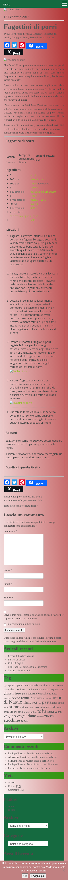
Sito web (8, 597)
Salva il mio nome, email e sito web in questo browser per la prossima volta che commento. (33, 617)
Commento (10, 531)
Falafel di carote (16, 659)
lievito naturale (21, 698)
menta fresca (38, 199)
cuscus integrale (50, 689)
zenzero (40, 716)
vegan (58, 711)
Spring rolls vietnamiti (19, 670)
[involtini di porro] (20, 371)
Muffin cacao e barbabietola (40, 760)
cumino (30, 689)
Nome (8, 570)
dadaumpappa (15, 760)
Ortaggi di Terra (20, 37)
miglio (27, 702)
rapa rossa (34, 707)
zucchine (12, 720)
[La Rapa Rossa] (13, 9)
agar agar (7, 686)
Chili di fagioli (15, 663)
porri (33, 175)
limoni (34, 195)
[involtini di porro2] (21, 403)
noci (34, 702)
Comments (16, 790)
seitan (34, 183)
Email (8, 584)
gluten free (12, 693)
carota (34, 187)
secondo (51, 707)
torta (50, 711)
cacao (48, 685)
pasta (46, 702)
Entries (14, 786)
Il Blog (11, 810)
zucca (49, 716)
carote (56, 685)
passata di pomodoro (43, 191)
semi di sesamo (13, 712)
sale (32, 220)
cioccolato (9, 689)
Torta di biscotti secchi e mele (42, 764)
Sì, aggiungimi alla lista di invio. (23, 624)
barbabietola (30, 685)
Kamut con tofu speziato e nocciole (24, 500)
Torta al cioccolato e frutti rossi (20, 505)
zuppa (24, 720)
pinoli (33, 208)
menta (7, 496)
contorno (21, 689)
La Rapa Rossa (14, 33)
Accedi (11, 782)
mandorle (39, 698)
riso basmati (37, 179)
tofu (41, 711)
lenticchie (43, 693)
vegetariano (26, 716)
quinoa (24, 707)
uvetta (34, 204)
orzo (39, 703)
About (11, 806)
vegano (10, 715)
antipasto (18, 685)
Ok (25, 876)
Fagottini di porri (30, 26)
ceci (62, 685)
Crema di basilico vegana (21, 656)
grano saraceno (29, 693)
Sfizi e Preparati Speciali (42, 37)
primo (14, 706)
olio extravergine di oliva (24, 216)
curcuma (38, 689)
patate (54, 703)
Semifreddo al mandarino (40, 753)
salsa (42, 707)
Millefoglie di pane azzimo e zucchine (27, 667)
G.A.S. (60, 689)
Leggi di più (38, 876)
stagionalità (30, 711)
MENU (6, 4)
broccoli (41, 685)
